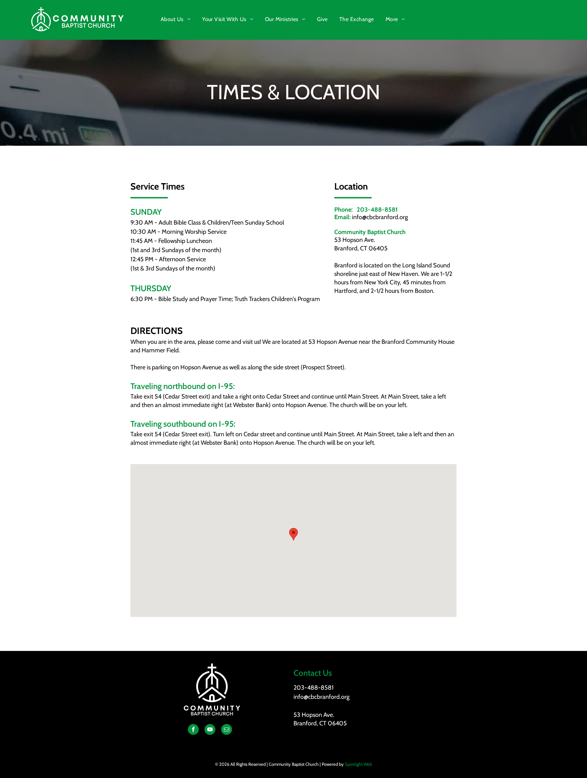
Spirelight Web (358, 764)
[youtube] (209, 730)
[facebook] (193, 730)
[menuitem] (176, 19)
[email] (226, 730)
